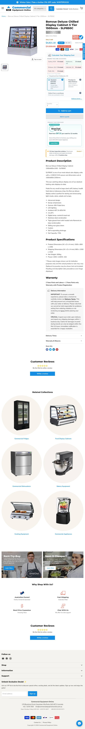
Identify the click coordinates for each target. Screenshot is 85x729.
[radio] (55, 84)
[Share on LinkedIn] (53, 349)
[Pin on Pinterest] (57, 349)
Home (4, 16)
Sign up (32, 694)
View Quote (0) (84, 51)
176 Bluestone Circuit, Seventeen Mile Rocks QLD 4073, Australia (42, 704)
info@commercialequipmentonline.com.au (48, 707)
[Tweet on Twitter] (50, 349)
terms (63, 311)
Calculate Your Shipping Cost (63, 55)
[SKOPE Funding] (81, 49)
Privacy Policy (47, 722)
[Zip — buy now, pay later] (72, 49)
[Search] (51, 8)
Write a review (42, 374)
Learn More (54, 143)
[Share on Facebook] (47, 349)
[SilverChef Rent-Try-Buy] (77, 49)
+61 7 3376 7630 (28, 707)
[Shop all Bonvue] (53, 32)
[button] (64, 42)
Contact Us (37, 722)
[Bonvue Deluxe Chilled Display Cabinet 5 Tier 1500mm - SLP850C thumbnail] (4, 67)
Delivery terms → (76, 99)
